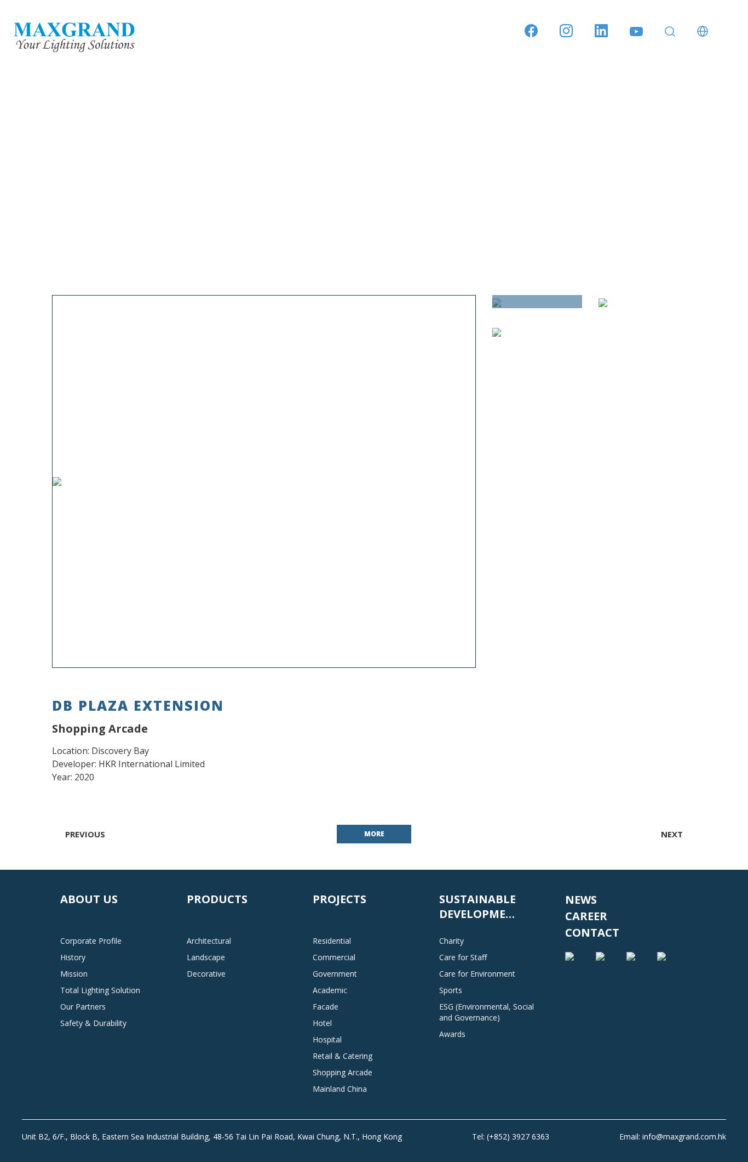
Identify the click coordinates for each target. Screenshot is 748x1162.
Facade (325, 1006)
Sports (450, 990)
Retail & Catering (342, 1056)
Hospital (327, 1039)
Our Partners (83, 1006)
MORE (374, 833)
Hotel (322, 1023)
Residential (332, 941)
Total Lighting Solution (100, 990)
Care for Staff (463, 957)
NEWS (581, 899)
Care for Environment (477, 973)
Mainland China (340, 1089)
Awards (452, 1034)
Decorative (206, 973)
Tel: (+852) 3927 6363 (510, 1136)
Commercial (334, 957)
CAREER (586, 916)
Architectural (209, 941)
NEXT (673, 834)
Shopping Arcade (342, 1072)
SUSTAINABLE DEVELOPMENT (480, 906)
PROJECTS (339, 899)
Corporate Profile (91, 941)
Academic (330, 990)
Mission (74, 973)
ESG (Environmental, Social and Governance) (486, 1012)
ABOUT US (89, 899)
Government (335, 973)
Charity (451, 941)
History (72, 957)
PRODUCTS (217, 899)
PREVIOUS (84, 834)
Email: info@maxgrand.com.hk (672, 1136)
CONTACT (592, 932)
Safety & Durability (93, 1023)
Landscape (206, 957)
